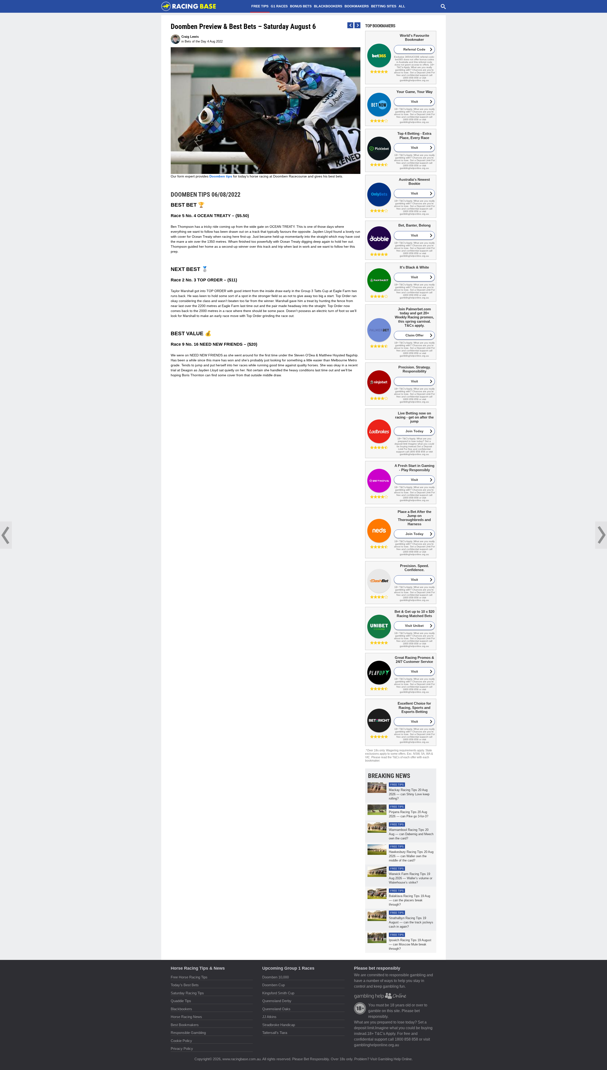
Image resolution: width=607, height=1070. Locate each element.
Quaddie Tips (181, 1001)
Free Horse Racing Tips (189, 977)
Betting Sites (383, 6)
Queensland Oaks (276, 1009)
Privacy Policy (182, 1049)
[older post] (350, 25)
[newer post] (357, 25)
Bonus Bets (301, 6)
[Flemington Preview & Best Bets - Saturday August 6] (6, 535)
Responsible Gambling (188, 1033)
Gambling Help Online (395, 1059)
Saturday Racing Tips (187, 993)
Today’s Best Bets (185, 985)
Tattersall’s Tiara (274, 1033)
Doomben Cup (273, 985)
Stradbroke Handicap (278, 1025)
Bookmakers (357, 6)
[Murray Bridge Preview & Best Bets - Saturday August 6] (601, 535)
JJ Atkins (269, 1017)
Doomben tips (220, 176)
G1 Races (279, 6)
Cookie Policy (181, 1041)
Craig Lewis (190, 36)
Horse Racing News (186, 1017)
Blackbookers (328, 6)
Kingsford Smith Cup (278, 993)
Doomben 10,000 (275, 977)
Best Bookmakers (185, 1025)
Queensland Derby (276, 1001)
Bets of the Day (195, 41)
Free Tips (259, 6)
